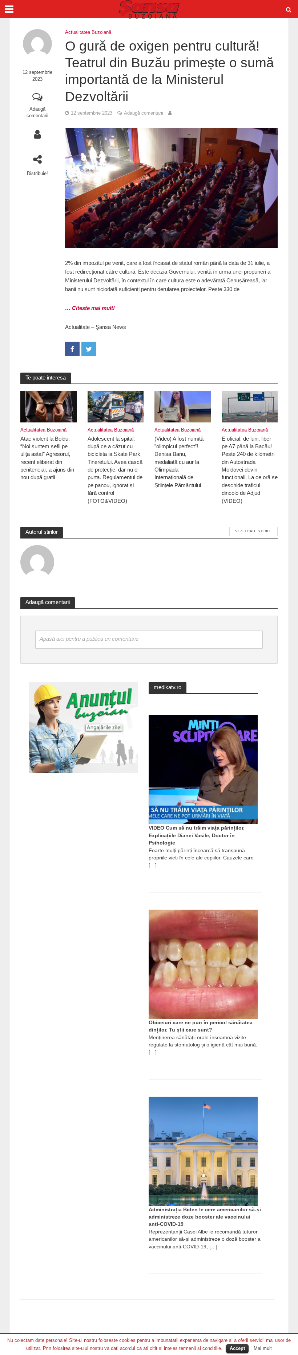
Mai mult (263, 1348)
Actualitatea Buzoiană (88, 32)
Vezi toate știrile (253, 531)
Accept (237, 1348)
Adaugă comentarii (37, 112)
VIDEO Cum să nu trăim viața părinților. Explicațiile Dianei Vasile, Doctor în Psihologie (197, 835)
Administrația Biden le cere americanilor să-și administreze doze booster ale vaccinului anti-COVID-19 (205, 1217)
